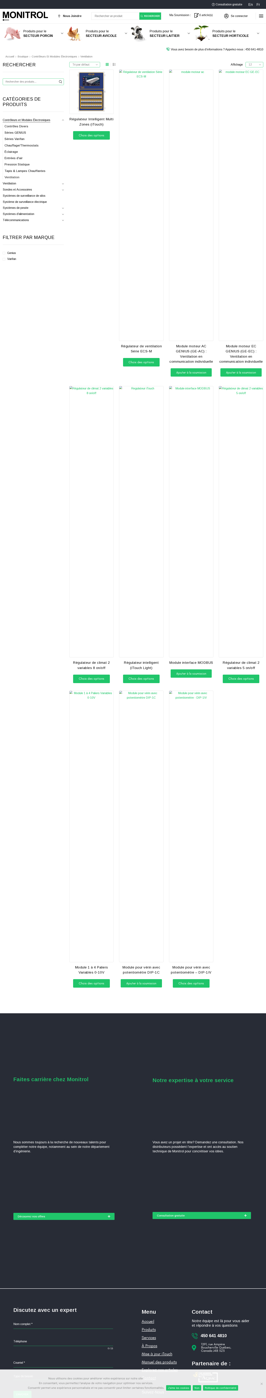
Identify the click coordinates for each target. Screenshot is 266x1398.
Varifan (11, 258)
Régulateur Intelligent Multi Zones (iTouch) (91, 121)
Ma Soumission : (180, 15)
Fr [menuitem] (258, 5)
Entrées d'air (14, 158)
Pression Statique (17, 164)
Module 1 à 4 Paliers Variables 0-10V (91, 969)
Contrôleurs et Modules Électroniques (54, 56)
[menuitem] (250, 4)
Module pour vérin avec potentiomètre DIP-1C (141, 969)
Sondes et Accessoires (17, 189)
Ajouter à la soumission (191, 372)
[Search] (60, 81)
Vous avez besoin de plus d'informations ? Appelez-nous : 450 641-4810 (217, 49)
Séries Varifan (14, 139)
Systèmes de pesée (15, 207)
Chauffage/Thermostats (22, 145)
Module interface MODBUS (191, 663)
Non (197, 1387)
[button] (236, 16)
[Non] (261, 1384)
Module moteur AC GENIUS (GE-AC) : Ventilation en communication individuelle (191, 354)
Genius (11, 252)
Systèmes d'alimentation (18, 213)
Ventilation (12, 177)
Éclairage (11, 152)
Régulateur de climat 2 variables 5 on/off (241, 665)
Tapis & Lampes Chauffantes (25, 171)
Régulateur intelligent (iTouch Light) (141, 665)
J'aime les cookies (178, 1387)
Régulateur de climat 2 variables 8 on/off (91, 665)
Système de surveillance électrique (25, 201)
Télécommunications (16, 220)
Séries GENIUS (15, 132)
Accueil (9, 56)
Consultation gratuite (229, 4)
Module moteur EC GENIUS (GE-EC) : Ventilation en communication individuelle (241, 354)
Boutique (23, 56)
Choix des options (91, 135)
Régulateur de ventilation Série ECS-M (141, 348)
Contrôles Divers (16, 126)
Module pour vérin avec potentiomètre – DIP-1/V (191, 969)
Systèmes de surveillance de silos (24, 195)
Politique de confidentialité (220, 1387)
